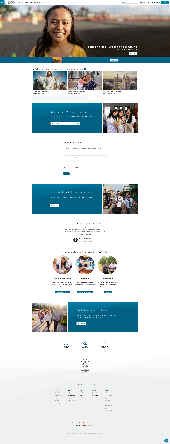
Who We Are (108, 292)
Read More (114, 60)
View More (66, 174)
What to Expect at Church (62, 292)
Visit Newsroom (81, 323)
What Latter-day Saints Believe (85, 292)
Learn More (133, 53)
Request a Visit (55, 205)
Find (77, 123)
